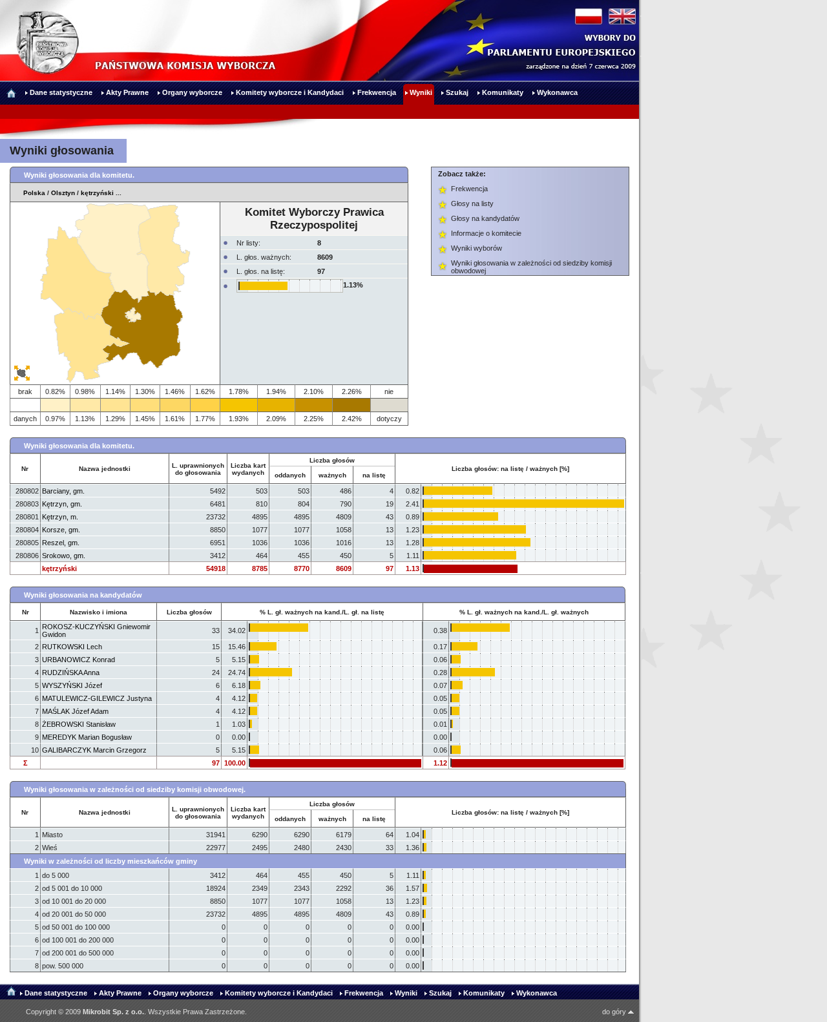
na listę (374, 475)
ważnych (332, 475)
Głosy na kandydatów (485, 218)
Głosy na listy (472, 203)
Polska (34, 192)
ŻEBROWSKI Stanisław (79, 724)
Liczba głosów (189, 612)
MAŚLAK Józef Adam (75, 711)
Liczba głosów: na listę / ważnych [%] (510, 468)
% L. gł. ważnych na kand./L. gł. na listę (322, 612)
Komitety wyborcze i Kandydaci (279, 993)
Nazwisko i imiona (98, 612)
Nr (24, 468)
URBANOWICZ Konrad (78, 659)
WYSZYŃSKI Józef (72, 685)
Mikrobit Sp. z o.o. (113, 1012)
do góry (615, 1012)
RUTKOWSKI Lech (72, 647)
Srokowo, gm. (63, 555)
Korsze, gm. (61, 530)
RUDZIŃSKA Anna (70, 672)
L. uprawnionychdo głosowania (198, 469)
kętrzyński (97, 192)
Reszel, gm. (60, 543)
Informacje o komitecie (486, 233)
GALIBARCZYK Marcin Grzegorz (94, 750)
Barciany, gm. (63, 491)
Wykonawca (536, 993)
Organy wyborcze (183, 993)
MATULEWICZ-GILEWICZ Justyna (97, 698)
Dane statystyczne (56, 993)
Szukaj (440, 993)
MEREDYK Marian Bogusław (87, 737)
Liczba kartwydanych (248, 469)
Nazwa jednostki (105, 468)
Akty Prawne (120, 993)
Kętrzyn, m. (60, 517)
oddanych (290, 475)
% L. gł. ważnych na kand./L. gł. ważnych (524, 612)
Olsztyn (63, 192)
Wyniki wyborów (476, 248)
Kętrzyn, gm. (62, 504)
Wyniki (406, 993)
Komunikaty (484, 993)
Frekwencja (469, 189)
